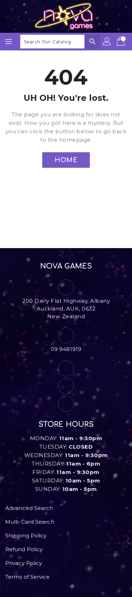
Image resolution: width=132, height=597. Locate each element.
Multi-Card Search (29, 521)
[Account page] (107, 42)
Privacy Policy (23, 563)
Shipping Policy (26, 535)
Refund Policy (24, 549)
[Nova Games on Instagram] (66, 386)
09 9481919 (66, 349)
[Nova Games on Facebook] (66, 368)
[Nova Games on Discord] (66, 404)
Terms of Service (27, 576)
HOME (66, 160)
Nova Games (66, 266)
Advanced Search (29, 508)
